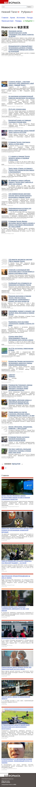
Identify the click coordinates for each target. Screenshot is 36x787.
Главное (5, 18)
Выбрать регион (6, 782)
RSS (15, 784)
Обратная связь (6, 781)
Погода (30, 18)
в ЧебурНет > (28, 21)
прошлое (16, 464)
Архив (12, 18)
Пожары (18, 21)
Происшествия (7, 21)
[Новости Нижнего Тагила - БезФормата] (10, 2)
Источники (21, 18)
